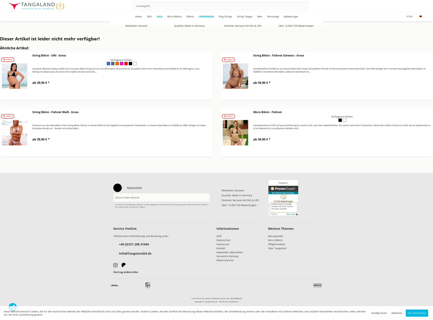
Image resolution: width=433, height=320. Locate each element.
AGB (218, 236)
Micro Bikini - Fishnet (267, 112)
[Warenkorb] (422, 5)
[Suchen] (302, 6)
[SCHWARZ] (130, 64)
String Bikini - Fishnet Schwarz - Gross (278, 55)
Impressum (222, 244)
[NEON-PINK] (122, 64)
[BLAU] (108, 64)
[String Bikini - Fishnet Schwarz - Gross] (235, 76)
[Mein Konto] (413, 5)
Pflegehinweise (276, 244)
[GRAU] (113, 64)
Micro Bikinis (275, 240)
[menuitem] (221, 6)
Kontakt (220, 248)
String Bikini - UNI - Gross (49, 55)
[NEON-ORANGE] (117, 64)
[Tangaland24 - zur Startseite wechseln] (36, 6)
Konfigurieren (379, 313)
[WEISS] (134, 64)
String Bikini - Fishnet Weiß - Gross (55, 112)
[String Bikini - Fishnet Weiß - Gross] (14, 133)
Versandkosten (236, 298)
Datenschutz (223, 240)
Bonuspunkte (275, 236)
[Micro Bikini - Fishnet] (235, 133)
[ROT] (126, 64)
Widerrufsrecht (225, 260)
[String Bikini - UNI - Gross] (14, 76)
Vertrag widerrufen (125, 272)
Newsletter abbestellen (229, 252)
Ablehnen (396, 313)
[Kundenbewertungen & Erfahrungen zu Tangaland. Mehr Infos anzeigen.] (283, 198)
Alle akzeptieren (417, 313)
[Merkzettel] (404, 5)
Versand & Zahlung (227, 256)
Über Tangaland (277, 248)
